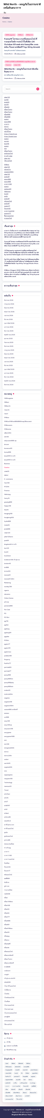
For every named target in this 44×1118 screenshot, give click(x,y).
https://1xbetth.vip (10, 134)
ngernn (6, 590)
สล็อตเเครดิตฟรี (9, 963)
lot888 (6, 567)
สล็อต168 (7, 905)
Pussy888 (25, 1076)
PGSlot (6, 640)
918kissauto (8, 425)
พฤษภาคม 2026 (9, 312)
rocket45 (7, 690)
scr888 (6, 717)
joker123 (7, 97)
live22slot (7, 556)
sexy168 (7, 721)
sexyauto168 (8, 729)
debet (6, 475)
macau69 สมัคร (9, 579)
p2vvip (6, 602)
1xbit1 (6, 414)
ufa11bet (7, 794)
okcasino (7, 594)
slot (5, 148)
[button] (37, 89)
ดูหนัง (6, 196)
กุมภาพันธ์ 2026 (9, 323)
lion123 (6, 548)
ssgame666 (8, 767)
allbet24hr (7, 433)
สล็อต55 (6, 909)
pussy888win (8, 686)
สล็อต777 (7, 917)
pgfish (6, 625)
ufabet (6, 813)
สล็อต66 (6, 107)
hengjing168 (8, 513)
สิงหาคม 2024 (8, 385)
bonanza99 (8, 448)
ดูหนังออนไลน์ (8, 153)
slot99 (6, 105)
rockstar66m (8, 694)
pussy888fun (8, 679)
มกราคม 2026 (8, 327)
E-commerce (8, 479)
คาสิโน (15, 1083)
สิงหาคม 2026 (8, 300)
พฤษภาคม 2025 (9, 358)
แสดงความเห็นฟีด (12, 1046)
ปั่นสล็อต (6, 863)
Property (7, 659)
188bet (20, 35)
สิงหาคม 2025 (8, 346)
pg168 (6, 100)
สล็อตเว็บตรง (8, 109)
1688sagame (10, 35)
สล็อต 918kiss (8, 901)
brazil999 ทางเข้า (10, 456)
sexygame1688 (9, 736)
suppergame (8, 775)
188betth (29, 35)
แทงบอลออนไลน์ (9, 1021)
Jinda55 (7, 525)
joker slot (7, 158)
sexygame (7, 732)
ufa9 (5, 809)
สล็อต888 (7, 114)
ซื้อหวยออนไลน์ (9, 216)
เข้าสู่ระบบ (9, 1038)
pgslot (6, 119)
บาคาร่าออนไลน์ (9, 211)
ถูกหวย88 (7, 840)
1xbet (6, 1063)
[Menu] (5, 12)
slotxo (6, 126)
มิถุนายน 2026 (8, 308)
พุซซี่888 (7, 878)
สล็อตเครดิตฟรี (8, 955)
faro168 (7, 483)
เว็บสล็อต (7, 1001)
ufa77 (6, 802)
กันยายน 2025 (8, 342)
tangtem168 (8, 779)
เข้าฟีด (8, 1042)
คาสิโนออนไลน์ (8, 828)
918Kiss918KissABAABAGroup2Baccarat (20, 61)
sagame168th (9, 172)
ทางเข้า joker (8, 156)
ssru (5, 771)
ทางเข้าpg (7, 848)
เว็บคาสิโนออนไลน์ (10, 986)
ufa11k (6, 798)
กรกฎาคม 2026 (9, 304)
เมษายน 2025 (8, 362)
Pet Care (7, 610)
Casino (8, 65)
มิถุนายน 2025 (8, 354)
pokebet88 (8, 656)
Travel (6, 790)
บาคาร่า (6, 124)
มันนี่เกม (6, 882)
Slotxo (30, 1079)
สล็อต (6, 898)
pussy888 (7, 122)
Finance (7, 490)
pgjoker (6, 636)
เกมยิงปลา (7, 971)
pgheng (6, 629)
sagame (7, 698)
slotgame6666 (9, 748)
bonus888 (7, 452)
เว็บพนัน (6, 994)
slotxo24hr (8, 755)
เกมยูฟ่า (6, 974)
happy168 (7, 506)
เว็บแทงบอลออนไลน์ (10, 1013)
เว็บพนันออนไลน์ (9, 997)
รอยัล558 (7, 894)
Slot (25, 1079)
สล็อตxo (6, 940)
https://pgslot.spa (10, 136)
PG (5, 613)
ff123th (6, 487)
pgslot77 (7, 206)
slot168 (6, 744)
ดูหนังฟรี (6, 177)
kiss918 (6, 144)
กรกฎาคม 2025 (9, 350)
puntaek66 (7, 667)
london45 (7, 563)
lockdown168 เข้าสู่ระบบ (12, 560)
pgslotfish (35, 1073)
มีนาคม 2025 (8, 365)
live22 (6, 194)
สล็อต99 (6, 932)
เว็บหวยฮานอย (8, 1009)
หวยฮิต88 (7, 967)
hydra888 (7, 521)
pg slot (6, 141)
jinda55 (6, 102)
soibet (6, 759)
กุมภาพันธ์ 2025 (9, 369)
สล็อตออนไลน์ (8, 951)
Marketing (7, 583)
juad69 (6, 540)
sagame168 (8, 702)
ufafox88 (7, 817)
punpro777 (7, 213)
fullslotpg (7, 191)
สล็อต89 (6, 924)
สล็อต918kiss (8, 928)
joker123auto (8, 537)
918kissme (7, 429)
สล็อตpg (6, 936)
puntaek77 (7, 671)
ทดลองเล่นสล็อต (9, 844)
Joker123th (8, 1073)
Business (7, 464)
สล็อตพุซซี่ (7, 944)
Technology (8, 782)
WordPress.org (11, 1050)
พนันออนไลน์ (8, 875)
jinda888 (7, 529)
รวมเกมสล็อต (8, 890)
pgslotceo (7, 652)
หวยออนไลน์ (8, 218)
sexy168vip (8, 725)
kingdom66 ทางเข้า (10, 544)
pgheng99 (7, 189)
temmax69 (7, 786)
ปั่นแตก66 (7, 208)
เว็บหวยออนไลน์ (9, 1005)
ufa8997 (7, 805)
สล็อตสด (6, 947)
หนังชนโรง (7, 169)
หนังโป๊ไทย (7, 131)
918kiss (6, 164)
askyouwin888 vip (10, 441)
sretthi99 (7, 763)
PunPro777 (7, 663)
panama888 (8, 606)
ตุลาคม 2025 (8, 338)
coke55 (6, 471)
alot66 (6, 437)
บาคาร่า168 (8, 184)
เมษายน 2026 (8, 315)
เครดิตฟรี (27, 1096)
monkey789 (8, 587)
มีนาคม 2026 (8, 319)
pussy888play (9, 682)
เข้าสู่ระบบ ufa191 (9, 978)
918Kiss (28, 1063)
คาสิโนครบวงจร (9, 825)
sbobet (6, 713)
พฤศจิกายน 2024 (9, 381)
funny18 (7, 498)
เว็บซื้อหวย (7, 990)
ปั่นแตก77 (7, 871)
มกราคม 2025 (8, 373)
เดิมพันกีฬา (7, 982)
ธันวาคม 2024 (9, 377)
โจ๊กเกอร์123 (8, 161)
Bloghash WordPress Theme (22, 1115)
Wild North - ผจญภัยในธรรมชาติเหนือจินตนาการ (22, 6)
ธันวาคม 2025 (8, 331)
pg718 (6, 621)
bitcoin (6, 444)
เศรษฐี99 (7, 1017)
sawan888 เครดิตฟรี (11, 709)
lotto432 (7, 571)
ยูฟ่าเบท (6, 886)
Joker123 (17, 65)
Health (6, 510)
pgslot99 (7, 648)
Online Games (8, 598)
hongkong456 (9, 517)
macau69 (7, 575)
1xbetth (6, 410)
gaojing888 (8, 502)
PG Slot (6, 617)
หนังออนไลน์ (8, 201)
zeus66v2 (7, 821)
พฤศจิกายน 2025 (9, 335)
